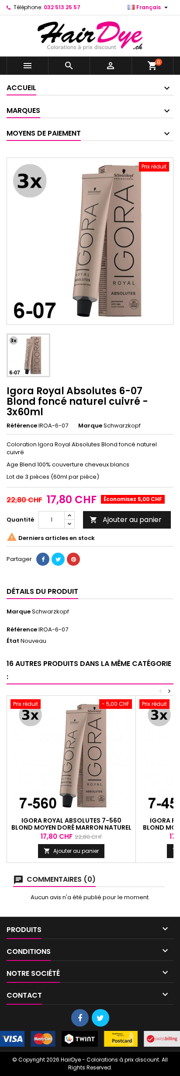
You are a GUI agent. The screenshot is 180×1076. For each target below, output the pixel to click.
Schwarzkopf (50, 611)
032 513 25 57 (62, 7)
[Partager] (42, 559)
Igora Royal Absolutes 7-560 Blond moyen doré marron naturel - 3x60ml (71, 827)
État (13, 641)
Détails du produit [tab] (42, 591)
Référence (22, 426)
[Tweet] (58, 559)
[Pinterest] (73, 559)
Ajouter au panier (126, 520)
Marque (90, 426)
